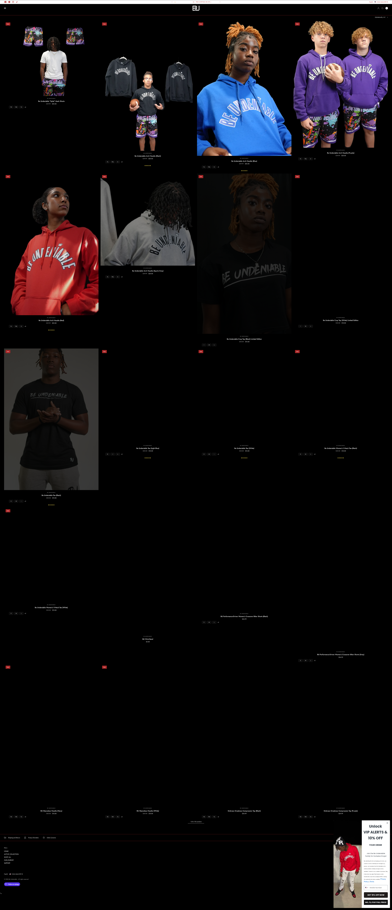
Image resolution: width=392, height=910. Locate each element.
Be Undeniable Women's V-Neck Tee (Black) (341, 448)
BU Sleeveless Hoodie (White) (148, 811)
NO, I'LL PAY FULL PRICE (375, 902)
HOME (6, 851)
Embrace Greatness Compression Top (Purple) (341, 811)
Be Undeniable (51, 98)
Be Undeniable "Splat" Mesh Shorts (51, 101)
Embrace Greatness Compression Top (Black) (244, 811)
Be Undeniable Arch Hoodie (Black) (148, 156)
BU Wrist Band (147, 639)
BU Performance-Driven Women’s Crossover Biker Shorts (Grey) (340, 654)
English (6, 874)
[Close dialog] (387, 823)
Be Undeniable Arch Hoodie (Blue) (244, 161)
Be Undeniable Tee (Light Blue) (147, 448)
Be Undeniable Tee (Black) (51, 495)
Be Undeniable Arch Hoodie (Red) (51, 320)
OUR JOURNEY (9, 860)
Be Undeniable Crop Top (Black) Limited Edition (244, 339)
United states (17, 874)
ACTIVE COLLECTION (11, 854)
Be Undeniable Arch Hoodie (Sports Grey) (147, 271)
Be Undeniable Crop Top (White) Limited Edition (340, 320)
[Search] (382, 8)
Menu (5, 847)
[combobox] (366, 887)
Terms (372, 882)
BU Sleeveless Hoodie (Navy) (51, 811)
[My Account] (378, 8)
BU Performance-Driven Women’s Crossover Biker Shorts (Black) (244, 616)
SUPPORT (7, 863)
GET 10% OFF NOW (375, 895)
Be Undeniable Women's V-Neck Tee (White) (51, 607)
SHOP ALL (7, 857)
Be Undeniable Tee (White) (244, 448)
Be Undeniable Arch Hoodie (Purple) (340, 153)
